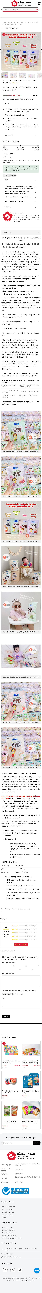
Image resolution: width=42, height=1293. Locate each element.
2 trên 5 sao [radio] (20, 966)
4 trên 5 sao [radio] (14, 969)
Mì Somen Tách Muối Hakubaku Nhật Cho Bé (9, 1122)
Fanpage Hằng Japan (22, 872)
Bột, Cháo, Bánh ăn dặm (27, 80)
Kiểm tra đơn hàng (7, 1215)
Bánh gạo (6, 333)
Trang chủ (5, 22)
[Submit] (37, 9)
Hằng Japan (19, 866)
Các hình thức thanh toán (9, 1235)
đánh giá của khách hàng (6, 934)
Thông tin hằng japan (8, 1206)
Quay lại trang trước (11, 28)
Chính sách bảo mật (7, 1212)
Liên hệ (3, 1217)
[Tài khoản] (35, 3)
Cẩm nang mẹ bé (6, 1209)
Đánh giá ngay (21, 944)
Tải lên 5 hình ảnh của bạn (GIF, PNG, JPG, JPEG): (19, 990)
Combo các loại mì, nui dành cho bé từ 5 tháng (30, 1062)
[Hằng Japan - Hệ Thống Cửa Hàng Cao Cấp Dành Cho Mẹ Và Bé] (21, 3)
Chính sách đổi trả (10, 175)
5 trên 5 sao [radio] (26, 969)
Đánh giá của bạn (8, 962)
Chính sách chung (7, 1227)
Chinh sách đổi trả (7, 1233)
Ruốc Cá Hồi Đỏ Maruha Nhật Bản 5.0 (10, 1092)
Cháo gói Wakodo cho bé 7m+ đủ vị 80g (10, 1062)
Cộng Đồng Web (29, 1280)
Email (4, 1007)
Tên (3, 998)
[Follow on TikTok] (20, 1270)
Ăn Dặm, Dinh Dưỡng (18, 22)
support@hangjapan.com (23, 869)
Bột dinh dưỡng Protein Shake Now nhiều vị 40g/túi (30, 1122)
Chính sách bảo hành (8, 1230)
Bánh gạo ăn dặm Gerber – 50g (31, 1092)
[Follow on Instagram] (12, 1270)
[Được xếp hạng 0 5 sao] (15, 83)
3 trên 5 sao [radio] (32, 966)
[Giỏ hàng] (39, 3)
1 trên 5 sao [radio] (8, 966)
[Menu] (2, 3)
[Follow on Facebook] (5, 1270)
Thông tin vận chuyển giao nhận (11, 1238)
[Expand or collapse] (38, 232)
